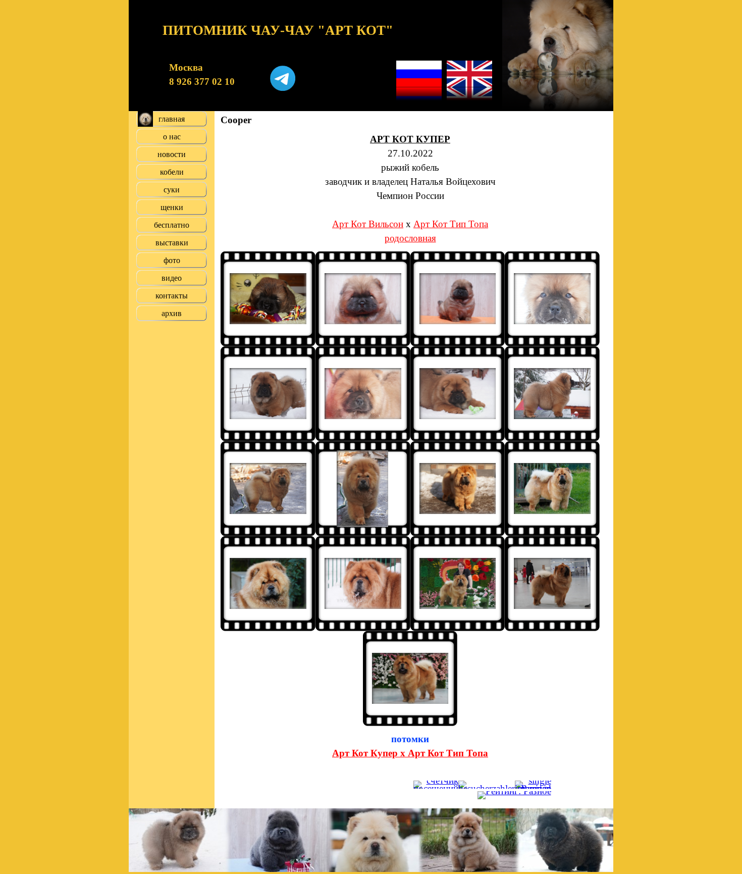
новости (171, 154)
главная (171, 119)
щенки (172, 207)
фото (172, 260)
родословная (410, 238)
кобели (172, 172)
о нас (172, 136)
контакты (171, 295)
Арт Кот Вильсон (367, 224)
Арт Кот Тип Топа (450, 224)
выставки (171, 242)
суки (172, 189)
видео (172, 278)
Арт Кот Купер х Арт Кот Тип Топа (410, 753)
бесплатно (171, 225)
